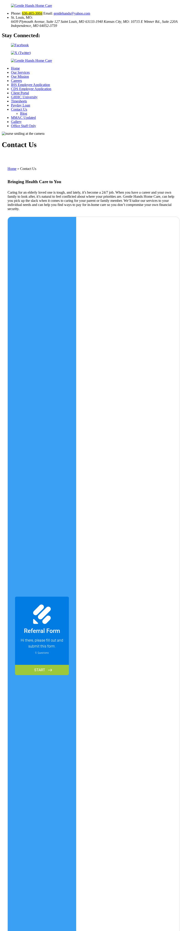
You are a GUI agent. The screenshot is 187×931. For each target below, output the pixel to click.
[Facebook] (93, 45)
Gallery (16, 122)
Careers (16, 81)
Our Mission (20, 76)
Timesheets (19, 101)
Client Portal (20, 93)
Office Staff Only (23, 126)
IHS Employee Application (30, 85)
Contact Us (19, 109)
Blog (23, 113)
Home (15, 68)
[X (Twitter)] (93, 53)
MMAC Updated (23, 118)
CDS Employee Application (31, 89)
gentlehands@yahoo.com (72, 13)
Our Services (20, 72)
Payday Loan (20, 105)
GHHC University (24, 97)
